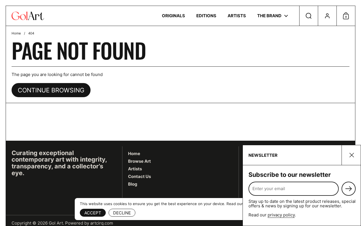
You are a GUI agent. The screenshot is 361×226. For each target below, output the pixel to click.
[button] (308, 16)
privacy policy (281, 215)
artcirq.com (101, 223)
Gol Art (56, 223)
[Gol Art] (28, 16)
